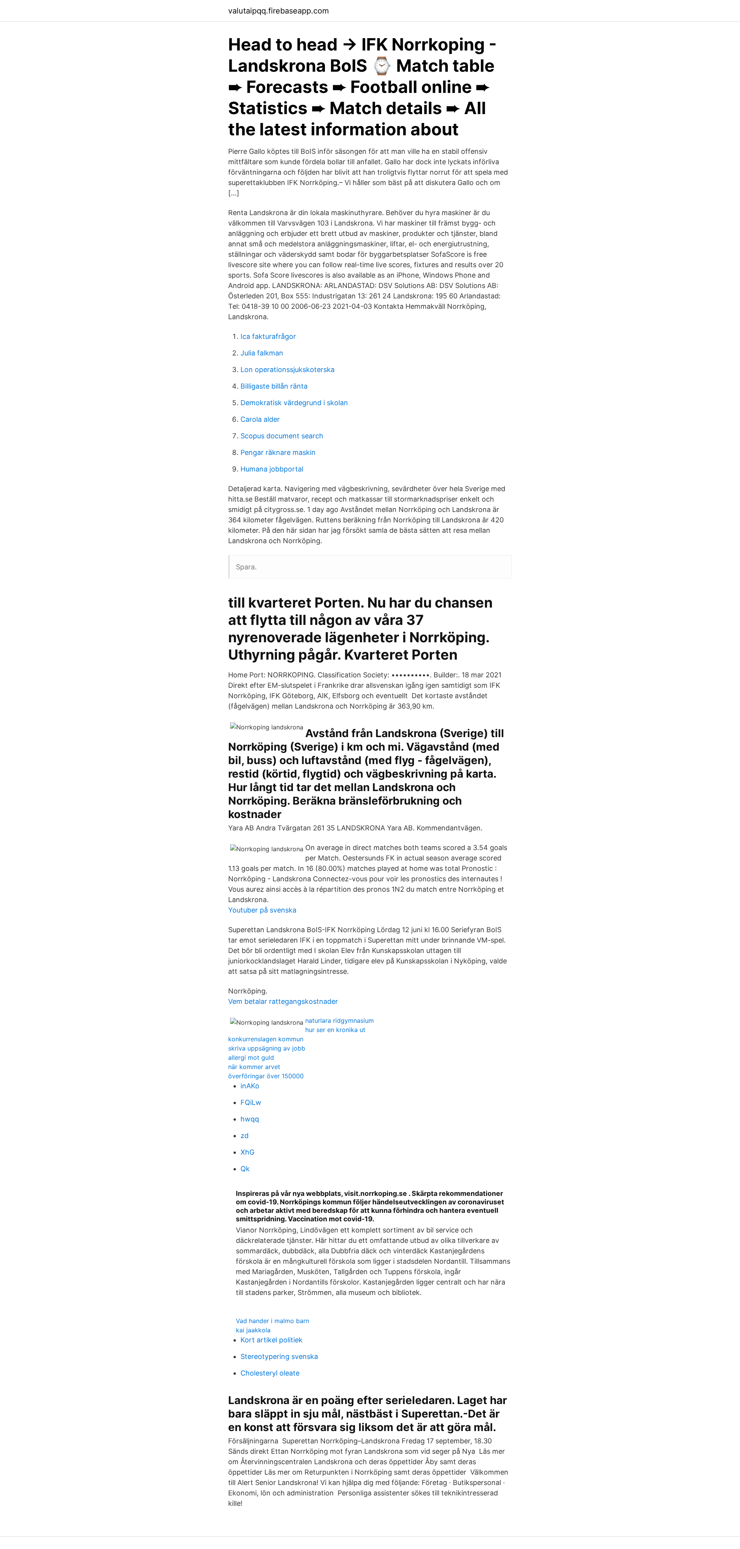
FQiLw (250, 1102)
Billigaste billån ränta (274, 386)
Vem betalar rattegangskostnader (283, 1001)
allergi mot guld (251, 1057)
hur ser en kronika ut (335, 1030)
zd (244, 1135)
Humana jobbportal (271, 469)
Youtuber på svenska (262, 910)
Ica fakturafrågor (268, 336)
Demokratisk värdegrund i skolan (294, 403)
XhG (247, 1152)
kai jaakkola (253, 1330)
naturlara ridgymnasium (339, 1020)
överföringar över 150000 (266, 1076)
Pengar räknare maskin (278, 452)
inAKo (249, 1086)
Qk (245, 1169)
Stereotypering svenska (279, 1356)
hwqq (249, 1119)
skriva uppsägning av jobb (266, 1048)
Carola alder (260, 419)
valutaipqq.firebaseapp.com (278, 11)
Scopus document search (281, 436)
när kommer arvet (254, 1067)
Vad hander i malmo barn (272, 1321)
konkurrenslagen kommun (265, 1039)
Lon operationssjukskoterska (287, 369)
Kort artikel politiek (271, 1340)
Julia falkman (261, 353)
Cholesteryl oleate (269, 1373)
